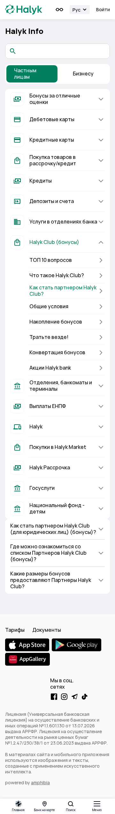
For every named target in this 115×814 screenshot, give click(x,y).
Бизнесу (83, 73)
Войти (103, 9)
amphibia (40, 783)
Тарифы (15, 630)
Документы (46, 630)
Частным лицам (25, 73)
